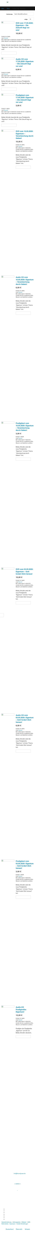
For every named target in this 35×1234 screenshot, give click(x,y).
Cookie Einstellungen (22, 1224)
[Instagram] (5, 1214)
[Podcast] (5, 1218)
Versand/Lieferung (6, 1222)
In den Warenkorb (9, 53)
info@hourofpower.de (19, 1173)
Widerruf (24, 1222)
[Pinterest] (5, 1216)
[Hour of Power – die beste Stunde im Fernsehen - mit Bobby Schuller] (17, 3)
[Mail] (5, 1219)
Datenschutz (4, 1224)
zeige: (26, 19)
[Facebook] (5, 1209)
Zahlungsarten (16, 1222)
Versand (6, 38)
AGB (28, 1222)
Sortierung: (9, 14)
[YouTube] (5, 1212)
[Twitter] (5, 1211)
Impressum (12, 1224)
